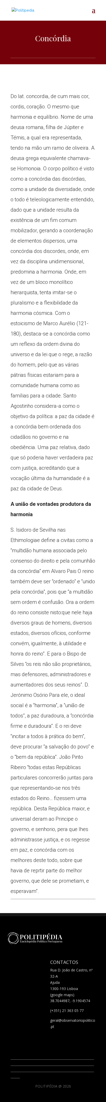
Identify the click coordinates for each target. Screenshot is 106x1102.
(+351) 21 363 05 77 (67, 1010)
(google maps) (62, 994)
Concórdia (53, 38)
